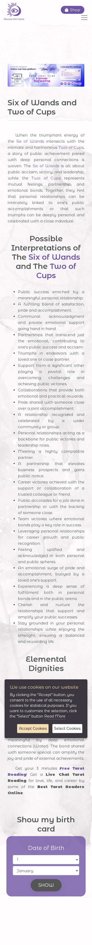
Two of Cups (71, 147)
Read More (54, 716)
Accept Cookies (33, 728)
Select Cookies (67, 728)
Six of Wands (30, 141)
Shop (75, 9)
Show (46, 885)
